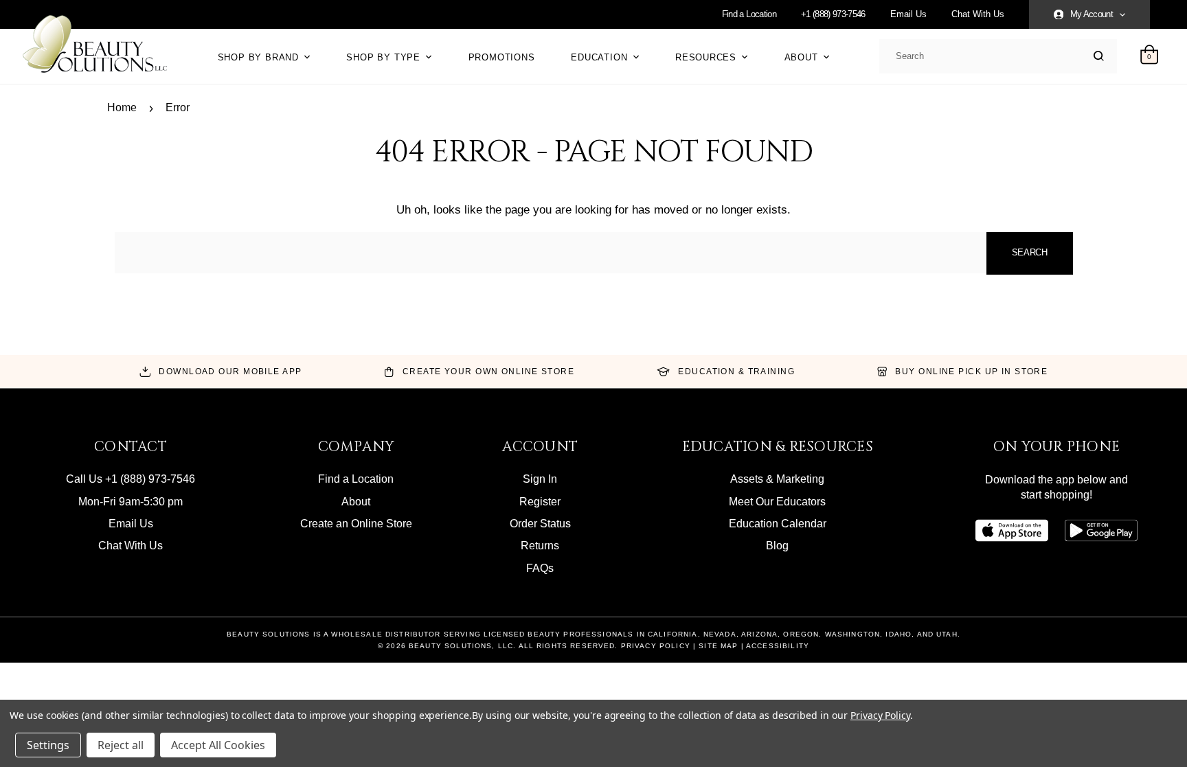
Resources (707, 57)
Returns (540, 545)
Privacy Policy (655, 646)
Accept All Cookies (218, 745)
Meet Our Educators (777, 501)
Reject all (121, 745)
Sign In (540, 479)
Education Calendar (777, 523)
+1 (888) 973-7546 (833, 14)
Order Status (540, 523)
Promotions (501, 57)
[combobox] (995, 56)
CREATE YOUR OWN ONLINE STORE (488, 371)
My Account (1091, 14)
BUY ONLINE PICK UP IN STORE (971, 371)
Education (601, 57)
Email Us (908, 14)
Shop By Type (384, 57)
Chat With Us (977, 14)
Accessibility (777, 646)
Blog (777, 545)
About (803, 57)
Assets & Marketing (777, 479)
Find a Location (749, 14)
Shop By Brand (260, 57)
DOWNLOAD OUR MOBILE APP (230, 371)
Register (540, 501)
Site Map (718, 646)
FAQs (540, 568)
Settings (48, 745)
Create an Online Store (356, 523)
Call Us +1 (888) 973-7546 (130, 479)
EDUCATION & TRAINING (736, 371)
